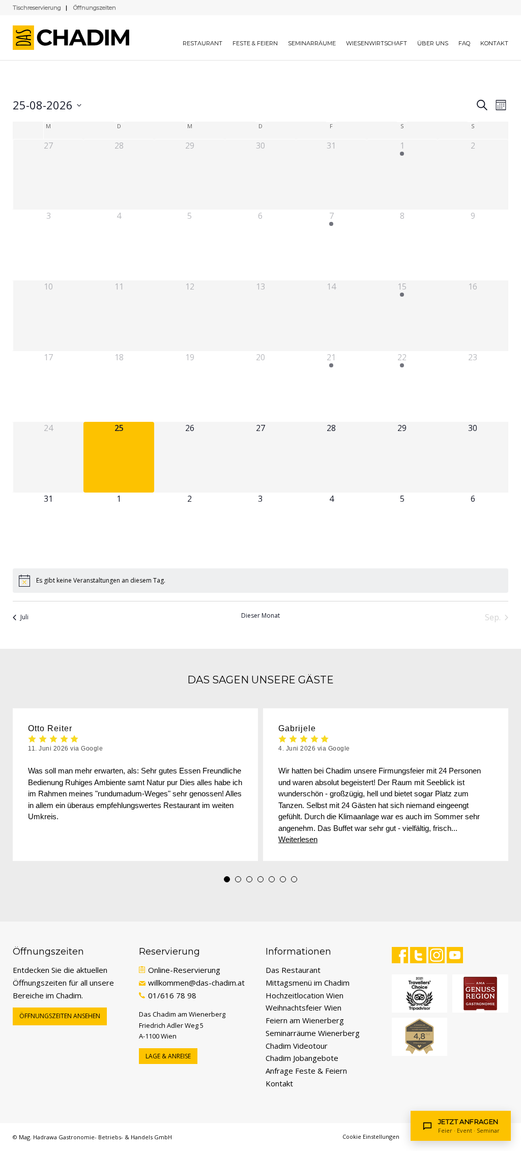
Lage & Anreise (168, 1056)
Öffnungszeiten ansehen (59, 1016)
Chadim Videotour (297, 1046)
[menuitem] (202, 37)
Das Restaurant (293, 970)
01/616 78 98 (172, 995)
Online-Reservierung (184, 970)
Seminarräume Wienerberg (313, 1033)
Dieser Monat (260, 616)
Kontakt (279, 1083)
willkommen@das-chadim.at (196, 982)
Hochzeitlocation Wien (304, 995)
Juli (24, 617)
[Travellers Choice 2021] (419, 993)
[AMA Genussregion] (480, 993)
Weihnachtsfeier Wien (303, 1007)
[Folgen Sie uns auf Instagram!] (436, 955)
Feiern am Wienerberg (305, 1020)
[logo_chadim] (76, 37)
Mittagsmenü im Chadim (308, 982)
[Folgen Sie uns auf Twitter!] (418, 955)
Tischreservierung (37, 7)
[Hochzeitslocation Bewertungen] (419, 1037)
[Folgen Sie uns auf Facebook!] (400, 955)
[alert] (260, 580)
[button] (227, 879)
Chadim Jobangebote (302, 1058)
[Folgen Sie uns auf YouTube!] (455, 955)
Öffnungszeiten (94, 7)
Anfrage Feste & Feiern (306, 1071)
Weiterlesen (297, 839)
